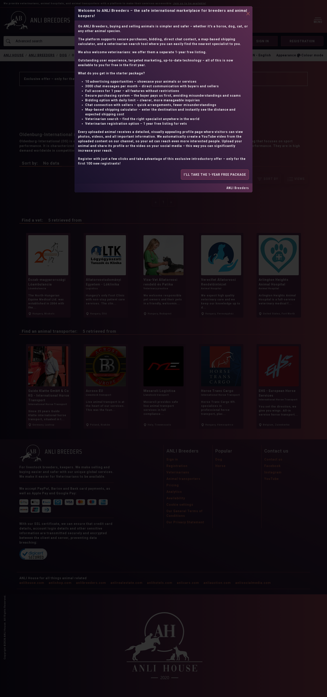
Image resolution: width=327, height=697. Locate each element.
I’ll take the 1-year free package (215, 174)
